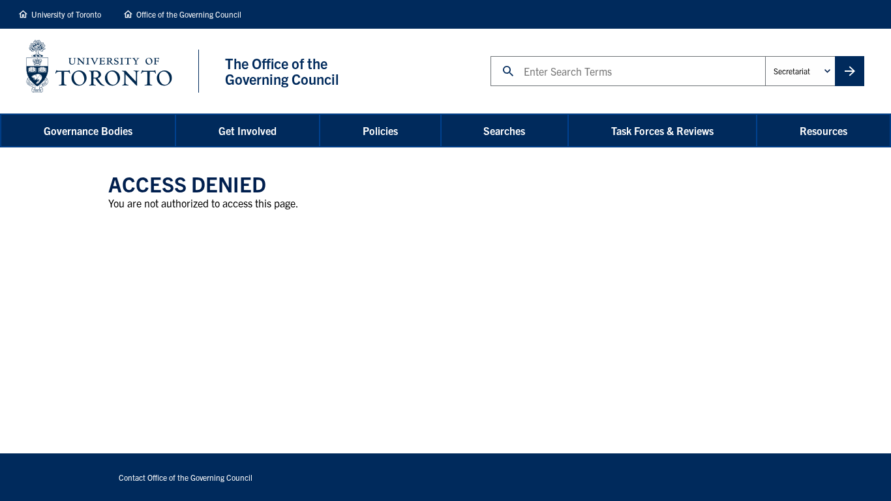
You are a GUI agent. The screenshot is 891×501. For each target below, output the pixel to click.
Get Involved (248, 130)
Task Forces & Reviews (662, 130)
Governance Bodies (88, 130)
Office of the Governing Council (188, 14)
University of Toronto (66, 14)
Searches (504, 130)
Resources (823, 130)
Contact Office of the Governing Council (185, 477)
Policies (380, 130)
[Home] (112, 71)
